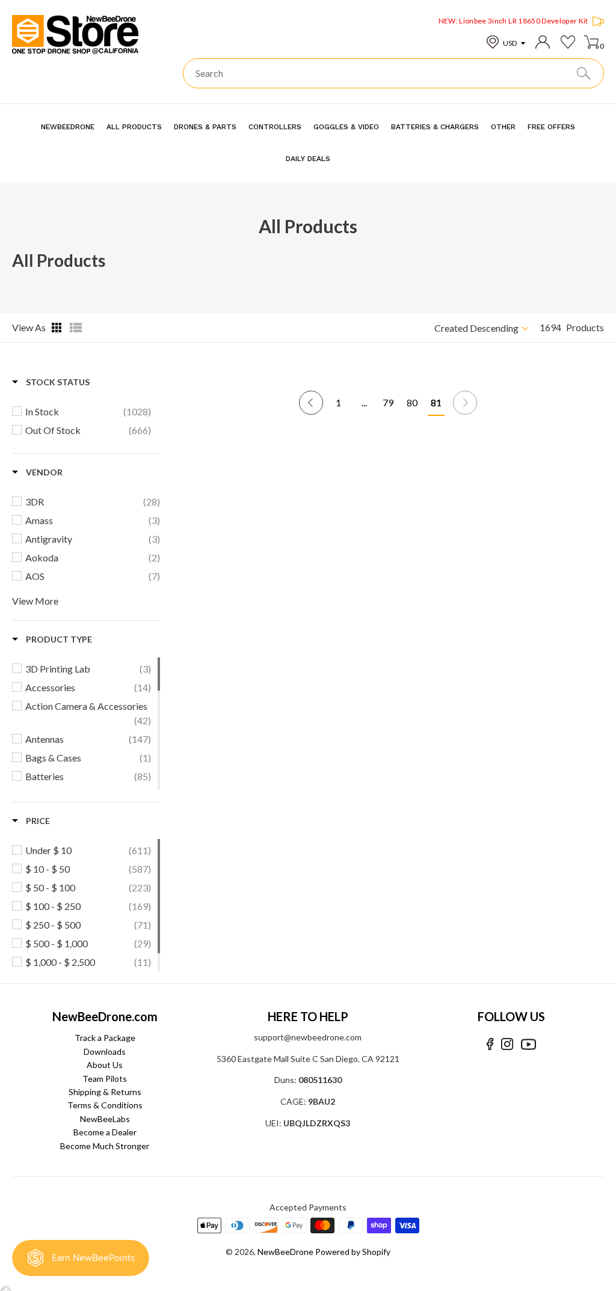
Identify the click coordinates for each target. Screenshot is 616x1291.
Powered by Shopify (352, 1252)
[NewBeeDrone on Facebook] (490, 1044)
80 (412, 402)
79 (388, 402)
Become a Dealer (105, 1132)
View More (35, 600)
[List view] (76, 328)
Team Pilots (104, 1078)
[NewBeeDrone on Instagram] (507, 1044)
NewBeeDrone (285, 1252)
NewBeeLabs (105, 1119)
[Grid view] (58, 328)
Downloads (105, 1051)
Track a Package (105, 1038)
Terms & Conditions (105, 1105)
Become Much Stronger (104, 1146)
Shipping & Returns (105, 1092)
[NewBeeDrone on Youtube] (528, 1044)
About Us (105, 1065)
